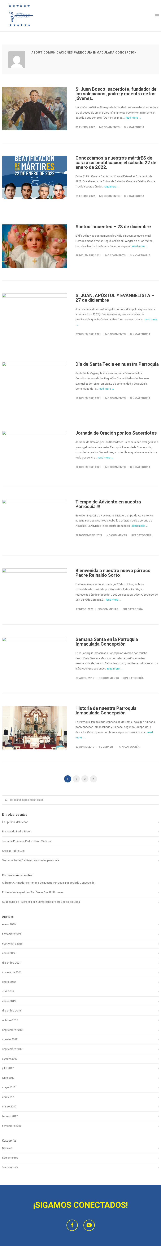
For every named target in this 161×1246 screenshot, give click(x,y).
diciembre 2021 (11, 962)
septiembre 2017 (12, 1049)
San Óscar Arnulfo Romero (47, 892)
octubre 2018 (10, 1020)
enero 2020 (9, 981)
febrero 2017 (10, 1116)
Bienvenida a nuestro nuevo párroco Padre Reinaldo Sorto (113, 573)
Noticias (7, 1148)
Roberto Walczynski (14, 892)
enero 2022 (9, 953)
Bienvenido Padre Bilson (16, 831)
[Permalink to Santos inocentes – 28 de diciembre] (34, 246)
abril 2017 (8, 1097)
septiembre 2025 (12, 943)
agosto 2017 (9, 1058)
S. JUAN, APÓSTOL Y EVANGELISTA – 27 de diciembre (114, 298)
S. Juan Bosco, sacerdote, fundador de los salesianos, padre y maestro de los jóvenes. (116, 93)
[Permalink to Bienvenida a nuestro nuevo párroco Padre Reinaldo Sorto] (34, 590)
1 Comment (107, 746)
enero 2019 (9, 1001)
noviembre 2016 (11, 1125)
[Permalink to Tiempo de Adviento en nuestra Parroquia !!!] (34, 521)
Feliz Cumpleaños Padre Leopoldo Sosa (55, 901)
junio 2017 (8, 1077)
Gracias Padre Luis (13, 850)
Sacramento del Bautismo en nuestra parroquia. (31, 860)
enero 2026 (9, 924)
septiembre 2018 (12, 1029)
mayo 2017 (8, 1087)
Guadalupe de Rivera (14, 901)
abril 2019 (8, 991)
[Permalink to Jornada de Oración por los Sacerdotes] (34, 452)
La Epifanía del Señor (15, 822)
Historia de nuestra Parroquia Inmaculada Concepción (105, 710)
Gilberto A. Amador (13, 882)
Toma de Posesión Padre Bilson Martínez (26, 841)
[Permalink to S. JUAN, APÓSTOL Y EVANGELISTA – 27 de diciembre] (34, 315)
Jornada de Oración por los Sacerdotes (116, 433)
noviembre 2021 (11, 972)
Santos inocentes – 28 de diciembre (113, 226)
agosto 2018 (9, 1039)
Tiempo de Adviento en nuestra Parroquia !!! (108, 504)
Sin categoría (134, 127)
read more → (133, 117)
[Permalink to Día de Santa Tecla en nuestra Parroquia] (34, 383)
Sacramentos (10, 1157)
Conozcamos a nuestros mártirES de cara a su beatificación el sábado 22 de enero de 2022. (115, 162)
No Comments (109, 127)
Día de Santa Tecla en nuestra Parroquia (117, 364)
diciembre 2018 (11, 1010)
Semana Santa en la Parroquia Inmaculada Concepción (106, 642)
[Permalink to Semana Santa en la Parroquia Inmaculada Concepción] (34, 659)
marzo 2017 (9, 1106)
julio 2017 (8, 1068)
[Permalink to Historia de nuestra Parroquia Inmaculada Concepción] (34, 727)
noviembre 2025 (11, 933)
